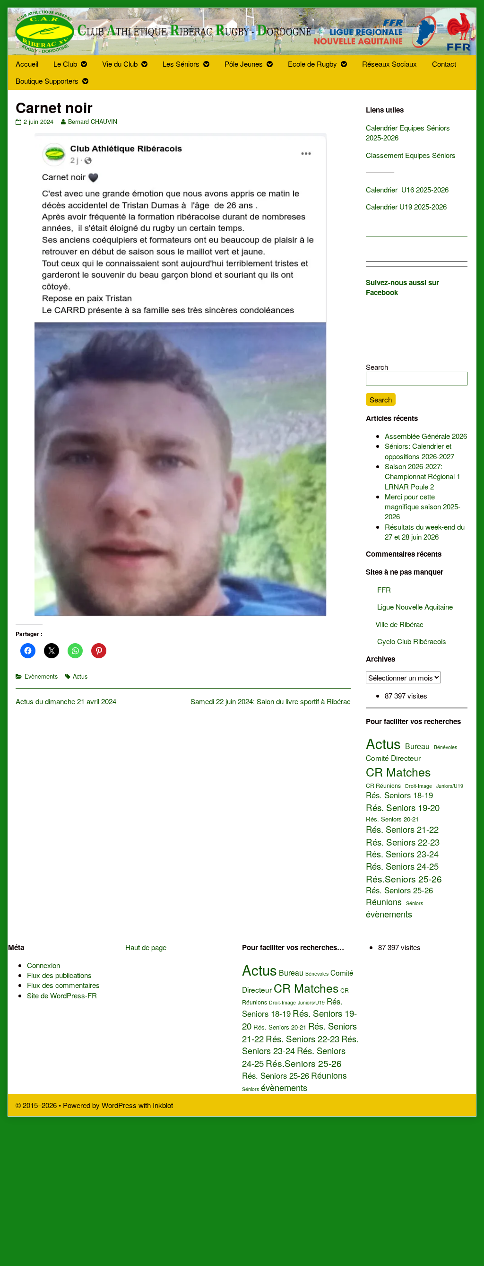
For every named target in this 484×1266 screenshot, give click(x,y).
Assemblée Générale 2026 (426, 436)
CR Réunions (383, 785)
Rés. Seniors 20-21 (392, 819)
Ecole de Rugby (312, 64)
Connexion (43, 965)
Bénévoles (445, 747)
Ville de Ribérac (395, 624)
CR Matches (398, 771)
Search (377, 367)
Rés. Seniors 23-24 (402, 854)
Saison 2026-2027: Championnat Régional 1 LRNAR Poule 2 (422, 476)
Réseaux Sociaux (389, 64)
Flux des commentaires (63, 985)
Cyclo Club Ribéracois (406, 641)
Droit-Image (418, 786)
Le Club (65, 64)
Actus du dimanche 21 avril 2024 (66, 701)
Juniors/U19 (449, 786)
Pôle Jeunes (244, 64)
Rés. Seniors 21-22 (402, 829)
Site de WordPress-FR (62, 995)
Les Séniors (181, 64)
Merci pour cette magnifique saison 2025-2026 (422, 506)
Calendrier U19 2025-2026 (407, 206)
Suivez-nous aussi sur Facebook (402, 287)
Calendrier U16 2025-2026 (407, 189)
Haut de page (145, 947)
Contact (444, 64)
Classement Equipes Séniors (411, 155)
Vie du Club (120, 64)
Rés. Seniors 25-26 (399, 890)
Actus (80, 676)
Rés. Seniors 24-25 (402, 866)
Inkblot (163, 1105)
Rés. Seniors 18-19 (399, 795)
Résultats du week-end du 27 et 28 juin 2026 (425, 531)
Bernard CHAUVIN (92, 121)
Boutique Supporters (47, 81)
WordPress (119, 1105)
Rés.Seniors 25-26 (404, 879)
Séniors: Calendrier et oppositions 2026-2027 (419, 451)
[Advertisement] (242, 1187)
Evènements (41, 676)
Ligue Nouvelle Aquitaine (409, 606)
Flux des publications (59, 975)
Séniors (414, 903)
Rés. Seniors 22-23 (403, 842)
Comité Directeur (393, 758)
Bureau (417, 746)
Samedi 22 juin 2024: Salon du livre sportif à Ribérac (270, 701)
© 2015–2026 (37, 1105)
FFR (378, 589)
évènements (389, 914)
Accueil (27, 64)
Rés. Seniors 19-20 (403, 807)
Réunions (384, 902)
